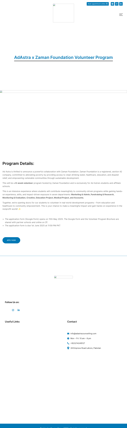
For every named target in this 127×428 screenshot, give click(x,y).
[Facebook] (7, 310)
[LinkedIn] (18, 310)
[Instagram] (13, 310)
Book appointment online (96, 4)
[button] (121, 14)
